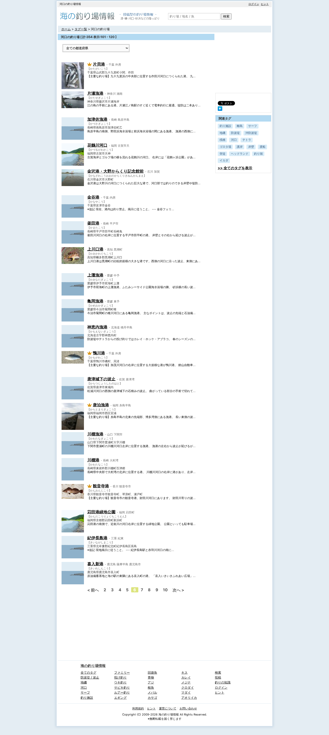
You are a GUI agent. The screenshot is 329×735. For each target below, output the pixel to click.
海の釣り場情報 (93, 665)
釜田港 (93, 223)
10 (165, 589)
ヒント (265, 4)
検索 (226, 16)
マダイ (186, 692)
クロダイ (187, 687)
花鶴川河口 (97, 145)
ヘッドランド (239, 153)
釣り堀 (258, 153)
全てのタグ (88, 672)
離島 (240, 126)
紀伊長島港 (97, 538)
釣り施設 (225, 126)
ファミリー (122, 672)
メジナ (186, 682)
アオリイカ (189, 697)
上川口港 (95, 249)
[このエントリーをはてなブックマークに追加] (220, 109)
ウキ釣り (120, 682)
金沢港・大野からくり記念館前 (115, 171)
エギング (120, 697)
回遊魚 (152, 672)
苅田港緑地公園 (101, 512)
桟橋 (222, 139)
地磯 (222, 133)
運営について (167, 708)
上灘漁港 (95, 275)
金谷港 (93, 197)
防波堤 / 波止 (90, 677)
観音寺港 (101, 486)
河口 (234, 139)
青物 (151, 677)
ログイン (253, 4)
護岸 (240, 146)
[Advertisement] (101, 625)
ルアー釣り (122, 692)
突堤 (222, 153)
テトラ (246, 139)
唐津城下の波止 (101, 379)
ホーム (66, 29)
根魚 (151, 687)
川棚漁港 (95, 434)
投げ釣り (120, 677)
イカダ (224, 160)
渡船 (262, 146)
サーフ (252, 126)
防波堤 (235, 133)
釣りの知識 (223, 682)
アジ (151, 682)
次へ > (178, 590)
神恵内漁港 (97, 327)
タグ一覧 (81, 29)
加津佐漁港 (97, 119)
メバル (152, 692)
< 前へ (93, 590)
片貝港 (99, 64)
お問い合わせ (188, 708)
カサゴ (152, 697)
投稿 (218, 677)
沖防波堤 (251, 133)
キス (184, 672)
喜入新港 (95, 563)
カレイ (186, 677)
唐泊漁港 (101, 405)
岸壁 (251, 146)
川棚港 (93, 460)
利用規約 (138, 708)
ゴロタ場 (225, 146)
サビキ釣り (122, 687)
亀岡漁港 (95, 301)
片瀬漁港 (95, 93)
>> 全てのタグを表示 (235, 168)
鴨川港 (99, 353)
